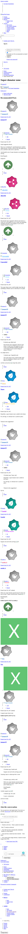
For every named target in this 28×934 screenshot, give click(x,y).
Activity (5, 23)
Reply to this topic (8, 93)
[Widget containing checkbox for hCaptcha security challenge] (15, 854)
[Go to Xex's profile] (14, 644)
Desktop (6, 846)
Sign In (8, 56)
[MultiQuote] (4, 291)
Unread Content (10, 27)
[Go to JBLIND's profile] (3, 186)
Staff (8, 22)
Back (8, 900)
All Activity (9, 25)
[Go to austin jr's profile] (3, 559)
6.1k (8, 213)
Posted (6, 117)
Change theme (4, 932)
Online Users (10, 20)
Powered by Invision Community (8, 884)
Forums (5, 16)
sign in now (7, 811)
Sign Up (6, 62)
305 (7, 136)
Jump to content (4, 1)
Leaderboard (7, 18)
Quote (5, 172)
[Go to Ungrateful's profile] (4, 253)
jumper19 (4, 120)
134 (7, 585)
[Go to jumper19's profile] (3, 84)
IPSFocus (13, 874)
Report (8, 139)
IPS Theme (6, 874)
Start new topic (7, 94)
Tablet (5, 847)
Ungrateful (4, 262)
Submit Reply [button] (7, 857)
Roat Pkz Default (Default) (13, 879)
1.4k (8, 705)
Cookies (5, 881)
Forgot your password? (12, 59)
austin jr (3, 568)
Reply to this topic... (5, 822)
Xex (2, 664)
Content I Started (11, 29)
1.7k (8, 279)
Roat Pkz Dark (10, 877)
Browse (5, 19)
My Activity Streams (11, 26)
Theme (5, 876)
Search (8, 30)
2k (7, 534)
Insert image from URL (12, 841)
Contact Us (6, 880)
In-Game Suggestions (14, 88)
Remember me (10, 54)
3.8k (8, 406)
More (8, 31)
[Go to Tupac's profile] (3, 380)
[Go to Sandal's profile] (3, 508)
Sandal (3, 517)
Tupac (2, 389)
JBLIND (3, 196)
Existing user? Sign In (9, 40)
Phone (5, 849)
